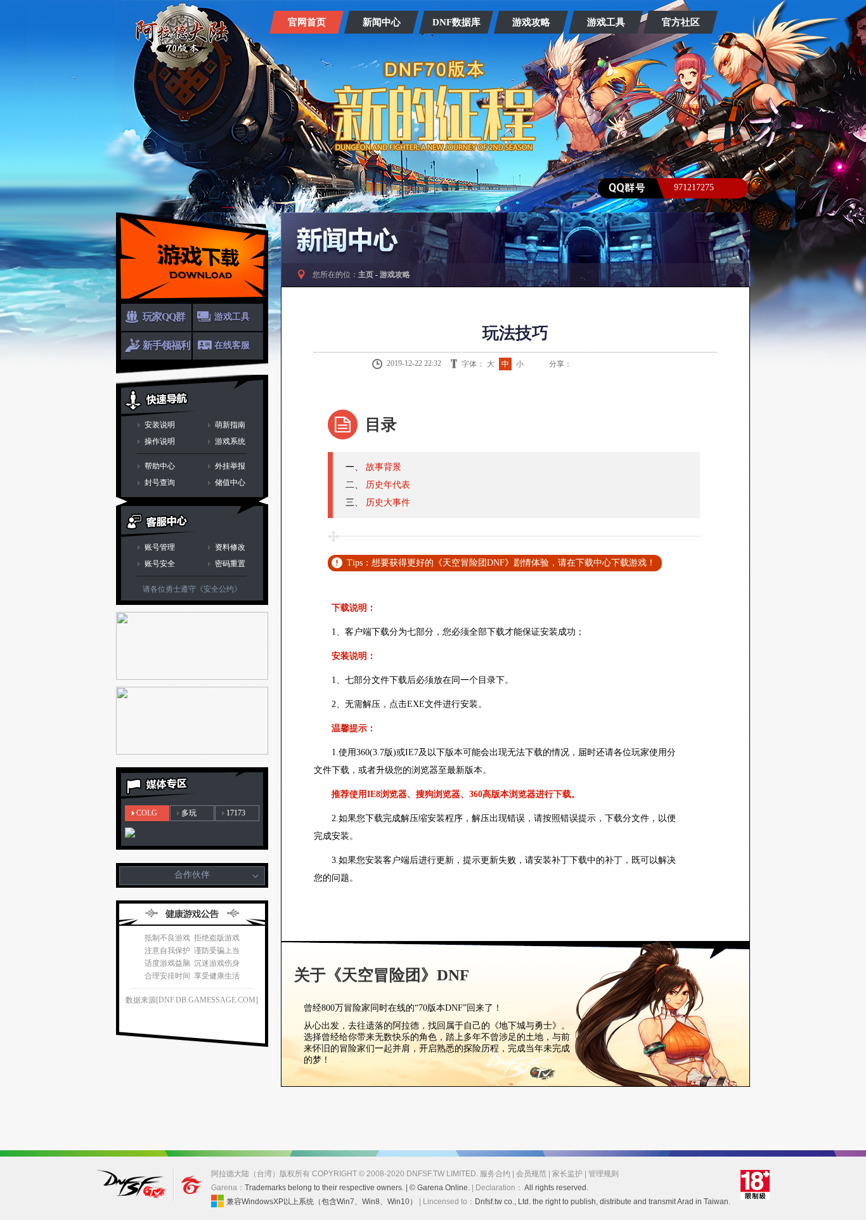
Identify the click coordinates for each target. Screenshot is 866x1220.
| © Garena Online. (438, 1187)
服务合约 (495, 1173)
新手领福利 (166, 345)
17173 (235, 812)
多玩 (189, 812)
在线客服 (232, 345)
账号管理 (160, 547)
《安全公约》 (219, 589)
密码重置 (230, 563)
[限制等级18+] (755, 1185)
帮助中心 (160, 466)
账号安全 (160, 563)
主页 (365, 274)
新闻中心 (382, 22)
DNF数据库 (456, 22)
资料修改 (230, 547)
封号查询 (160, 482)
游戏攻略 (531, 22)
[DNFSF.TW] (132, 1185)
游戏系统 (230, 441)
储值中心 (230, 482)
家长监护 (567, 1173)
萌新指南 (230, 424)
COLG (146, 812)
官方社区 (681, 22)
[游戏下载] (192, 258)
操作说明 (160, 441)
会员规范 (531, 1173)
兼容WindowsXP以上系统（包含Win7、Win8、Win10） (321, 1201)
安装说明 (160, 424)
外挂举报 (230, 466)
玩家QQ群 (164, 316)
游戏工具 (606, 22)
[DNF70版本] (182, 37)
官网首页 (307, 22)
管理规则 (603, 1173)
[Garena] (185, 1185)
